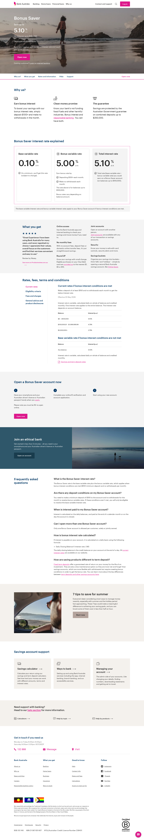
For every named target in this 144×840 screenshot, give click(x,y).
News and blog (19, 776)
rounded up (68, 264)
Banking (46, 766)
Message (52, 749)
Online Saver (113, 267)
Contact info (76, 771)
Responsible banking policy (23, 786)
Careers (16, 781)
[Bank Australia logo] (22, 4)
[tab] (34, 286)
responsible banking (64, 118)
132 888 (21, 749)
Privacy (46, 825)
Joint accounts (97, 235)
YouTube (107, 781)
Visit (77, 749)
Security (38, 825)
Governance (18, 825)
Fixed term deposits (61, 564)
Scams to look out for (79, 786)
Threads (107, 776)
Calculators (76, 781)
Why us (16, 771)
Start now (80, 615)
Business (46, 776)
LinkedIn (107, 786)
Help (73, 766)
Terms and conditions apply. (25, 41)
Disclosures (29, 825)
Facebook (107, 771)
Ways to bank (47, 786)
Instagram (107, 766)
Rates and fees (77, 776)
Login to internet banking (40, 63)
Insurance (46, 781)
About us (17, 766)
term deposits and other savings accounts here (80, 574)
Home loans (47, 771)
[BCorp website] (126, 825)
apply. (37, 400)
